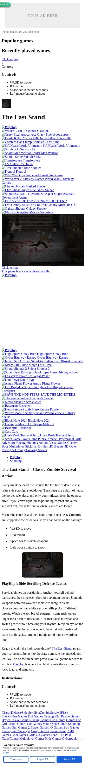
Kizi (57, 716)
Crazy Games (40, 731)
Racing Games (40, 720)
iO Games (56, 727)
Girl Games (57, 720)
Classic (6, 712)
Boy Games (71, 727)
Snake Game (58, 731)
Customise (16, 759)
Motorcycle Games (54, 723)
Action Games (16, 723)
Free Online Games (14, 716)
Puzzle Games (70, 716)
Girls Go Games (39, 735)
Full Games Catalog (41, 716)
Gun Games (19, 727)
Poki (68, 735)
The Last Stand (62, 648)
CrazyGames (10, 738)
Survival (55, 712)
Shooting (16, 461)
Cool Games (20, 735)
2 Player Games (38, 727)
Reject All (42, 759)
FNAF (55, 735)
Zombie (45, 712)
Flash (64, 712)
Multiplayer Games (31, 738)
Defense (16, 712)
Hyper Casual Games (16, 720)
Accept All (69, 759)
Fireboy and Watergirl (16, 731)
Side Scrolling (31, 712)
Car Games (34, 723)
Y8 (62, 735)
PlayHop (15, 457)
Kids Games (53, 738)
